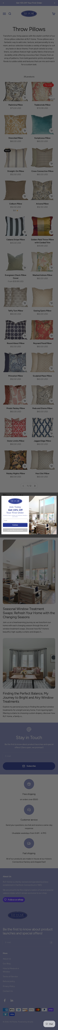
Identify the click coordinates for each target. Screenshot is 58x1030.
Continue (15, 525)
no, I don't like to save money (15, 530)
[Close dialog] (54, 497)
